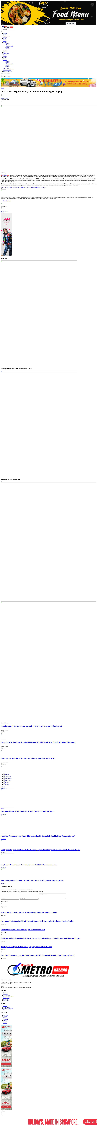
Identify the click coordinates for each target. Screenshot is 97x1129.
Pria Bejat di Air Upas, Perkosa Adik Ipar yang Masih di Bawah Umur (26, 947)
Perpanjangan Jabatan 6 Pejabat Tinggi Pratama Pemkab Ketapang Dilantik (29, 912)
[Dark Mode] (1, 31)
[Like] (1, 101)
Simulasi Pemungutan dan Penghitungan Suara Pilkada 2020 (23, 930)
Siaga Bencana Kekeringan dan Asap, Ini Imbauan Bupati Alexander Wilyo (28, 758)
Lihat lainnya (3, 788)
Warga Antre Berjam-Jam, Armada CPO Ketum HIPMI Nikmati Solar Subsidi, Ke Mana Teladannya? (23, 187)
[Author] (2, 97)
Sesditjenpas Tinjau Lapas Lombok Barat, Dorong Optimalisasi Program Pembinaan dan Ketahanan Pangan (40, 938)
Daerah (2, 88)
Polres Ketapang (7, 200)
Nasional (3, 786)
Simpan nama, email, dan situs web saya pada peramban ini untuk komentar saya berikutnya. (23, 891)
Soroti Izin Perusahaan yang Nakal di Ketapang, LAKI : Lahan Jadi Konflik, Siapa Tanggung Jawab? (38, 955)
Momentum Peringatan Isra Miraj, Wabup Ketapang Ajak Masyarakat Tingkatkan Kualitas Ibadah (37, 921)
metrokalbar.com (4, 98)
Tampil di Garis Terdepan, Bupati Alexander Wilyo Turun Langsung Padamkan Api (31, 726)
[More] (1, 105)
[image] (3, 739)
